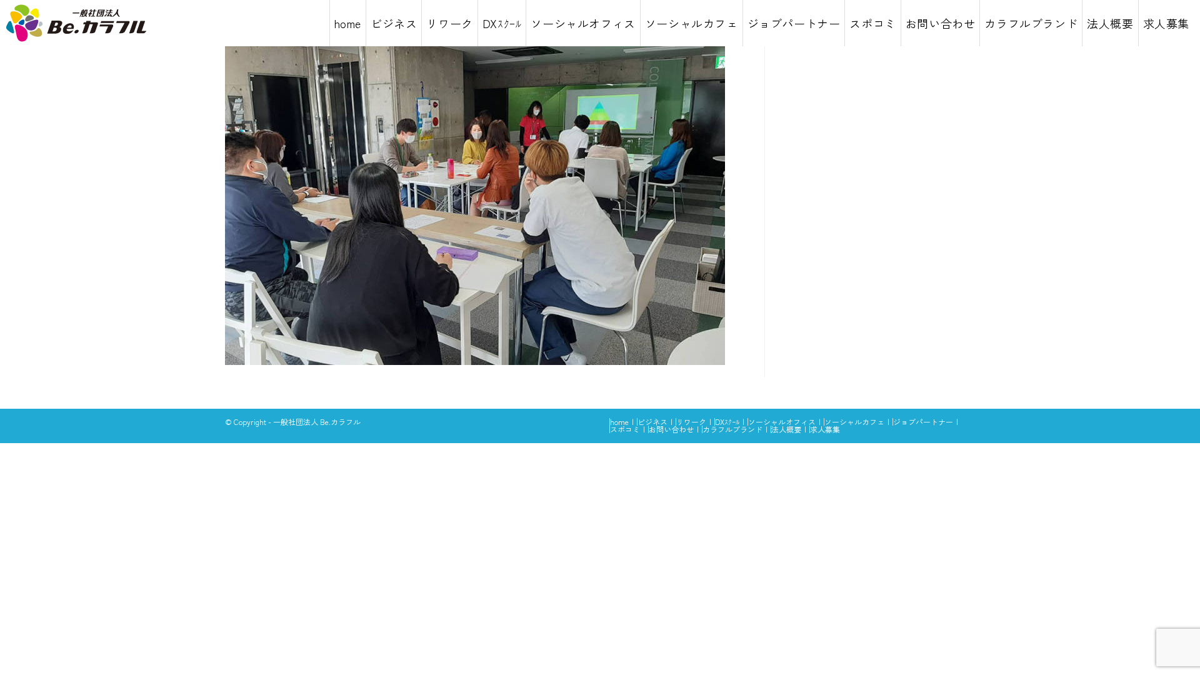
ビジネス (653, 421)
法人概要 (786, 429)
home (619, 421)
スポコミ (625, 429)
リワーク (691, 421)
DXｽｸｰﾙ (727, 421)
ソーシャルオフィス (782, 421)
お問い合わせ (671, 429)
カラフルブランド (732, 429)
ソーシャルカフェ (854, 421)
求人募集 (825, 429)
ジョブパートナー (923, 421)
